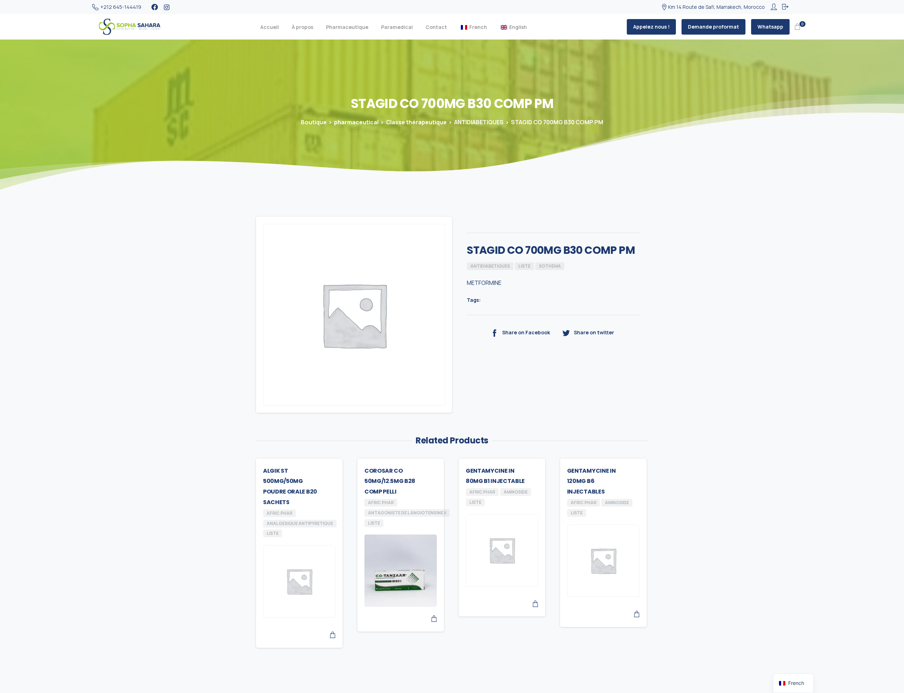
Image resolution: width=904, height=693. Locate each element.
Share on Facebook (526, 332)
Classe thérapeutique (416, 122)
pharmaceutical (356, 122)
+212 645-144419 (120, 7)
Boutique (314, 122)
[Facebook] (155, 7)
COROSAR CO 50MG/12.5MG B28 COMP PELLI (389, 481)
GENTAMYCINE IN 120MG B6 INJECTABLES (591, 481)
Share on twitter (594, 332)
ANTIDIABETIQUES (479, 122)
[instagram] (167, 7)
